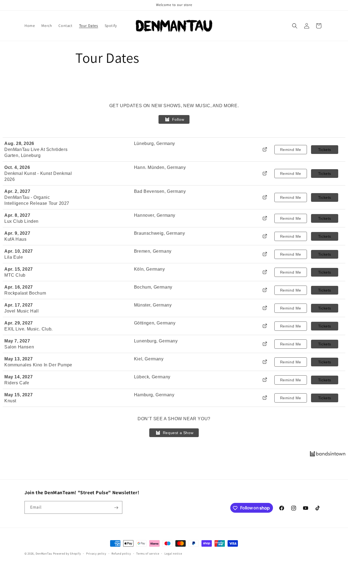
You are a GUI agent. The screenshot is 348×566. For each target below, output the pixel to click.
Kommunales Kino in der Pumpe (38, 365)
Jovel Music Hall (21, 311)
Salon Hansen (19, 347)
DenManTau (44, 553)
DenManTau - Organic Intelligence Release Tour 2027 (36, 200)
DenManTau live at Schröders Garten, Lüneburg (35, 152)
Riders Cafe (16, 383)
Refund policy (121, 553)
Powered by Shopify (67, 553)
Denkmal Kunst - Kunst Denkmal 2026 (38, 176)
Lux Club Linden (21, 221)
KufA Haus (15, 239)
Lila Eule (13, 257)
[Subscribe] (116, 507)
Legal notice (173, 553)
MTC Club (15, 275)
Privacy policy (96, 553)
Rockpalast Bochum (25, 293)
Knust (10, 400)
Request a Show (178, 433)
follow (178, 119)
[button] (295, 26)
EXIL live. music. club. (28, 329)
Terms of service (147, 553)
